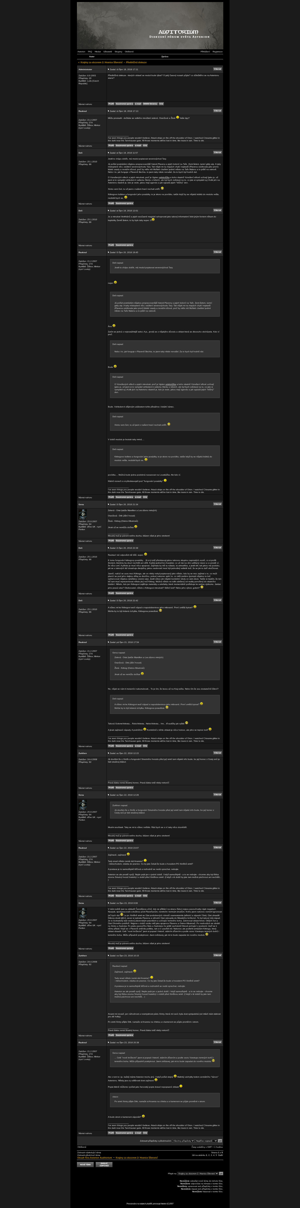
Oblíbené (129, 51)
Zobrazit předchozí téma (88, 1155)
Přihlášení (205, 51)
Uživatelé (107, 51)
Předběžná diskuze (136, 62)
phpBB (149, 1203)
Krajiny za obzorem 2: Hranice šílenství (101, 62)
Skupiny (118, 51)
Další (220, 1155)
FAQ (90, 51)
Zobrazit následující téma (89, 1152)
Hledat (98, 51)
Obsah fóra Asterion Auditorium (94, 1157)
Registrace (218, 51)
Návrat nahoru (85, 104)
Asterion (81, 51)
